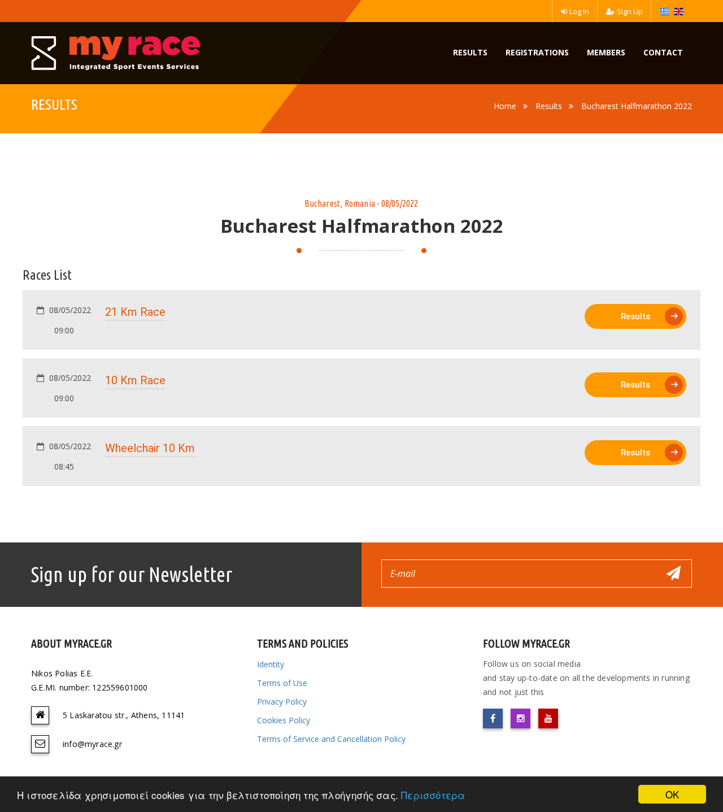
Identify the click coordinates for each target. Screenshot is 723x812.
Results (548, 106)
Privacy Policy (282, 701)
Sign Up (630, 11)
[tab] (361, 320)
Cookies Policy (283, 720)
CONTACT (663, 52)
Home (505, 106)
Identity (270, 664)
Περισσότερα (433, 795)
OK (672, 794)
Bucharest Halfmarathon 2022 (636, 106)
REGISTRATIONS (537, 52)
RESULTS (470, 52)
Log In (579, 11)
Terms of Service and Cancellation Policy (331, 738)
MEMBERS (606, 52)
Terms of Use (282, 683)
